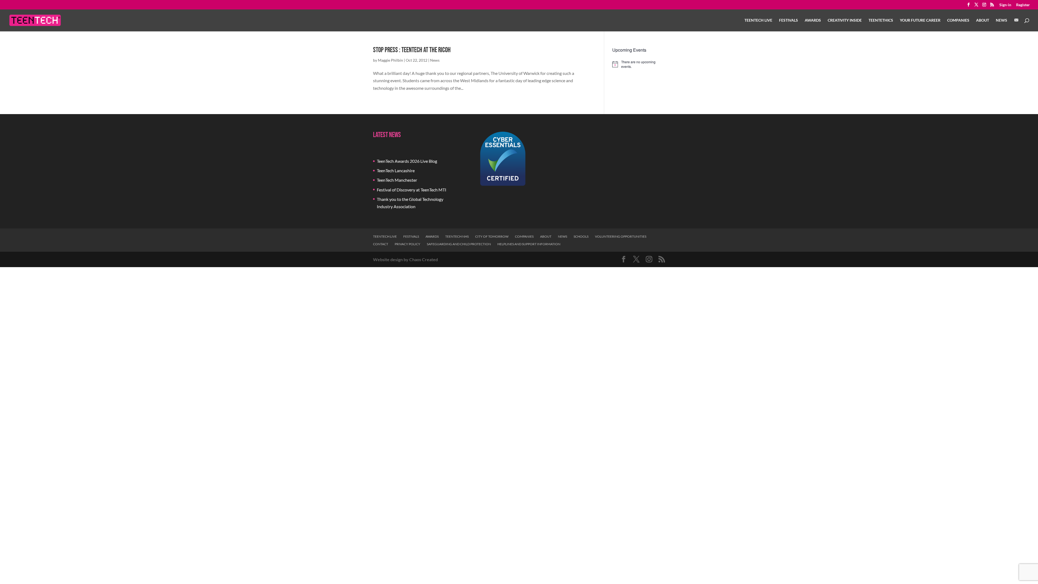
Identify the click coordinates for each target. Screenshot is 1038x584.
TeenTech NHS (457, 236)
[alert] (638, 64)
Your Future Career (920, 20)
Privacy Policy (407, 244)
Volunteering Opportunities (620, 236)
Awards (813, 20)
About (982, 20)
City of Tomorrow (491, 236)
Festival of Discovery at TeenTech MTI (411, 189)
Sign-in (1005, 5)
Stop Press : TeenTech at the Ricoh (412, 50)
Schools (581, 236)
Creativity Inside (845, 20)
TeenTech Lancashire (396, 170)
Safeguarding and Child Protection (459, 244)
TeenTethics (881, 20)
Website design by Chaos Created (405, 259)
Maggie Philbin (390, 60)
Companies (958, 20)
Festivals (788, 20)
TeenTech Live (758, 20)
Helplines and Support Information (528, 244)
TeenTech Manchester (397, 179)
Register (1023, 5)
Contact (380, 244)
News (1001, 20)
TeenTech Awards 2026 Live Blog (407, 161)
